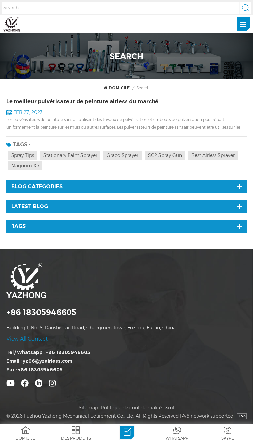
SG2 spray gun (165, 155)
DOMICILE (119, 87)
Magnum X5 (25, 166)
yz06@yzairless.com (47, 361)
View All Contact (27, 339)
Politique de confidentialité (131, 408)
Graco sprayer (122, 155)
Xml (169, 408)
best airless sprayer (213, 155)
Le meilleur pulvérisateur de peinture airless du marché (82, 101)
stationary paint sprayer (70, 155)
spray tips (22, 155)
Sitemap (88, 408)
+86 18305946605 (41, 312)
